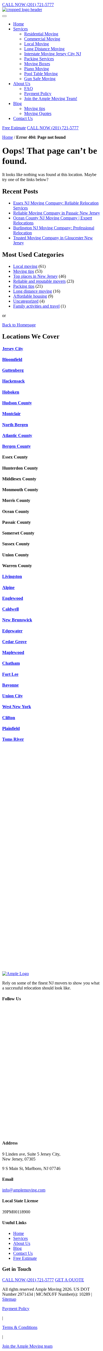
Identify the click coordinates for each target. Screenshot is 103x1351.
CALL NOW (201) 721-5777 (28, 4)
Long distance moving (32, 291)
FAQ (28, 88)
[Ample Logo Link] (15, 973)
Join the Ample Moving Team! (50, 98)
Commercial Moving (42, 38)
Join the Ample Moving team (27, 1346)
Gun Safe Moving (39, 78)
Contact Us (23, 118)
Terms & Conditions (19, 1327)
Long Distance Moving (44, 48)
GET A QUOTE (69, 1279)
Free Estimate (14, 127)
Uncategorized (25, 301)
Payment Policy (37, 93)
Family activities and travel (36, 306)
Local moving (25, 266)
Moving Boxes (37, 63)
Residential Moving (41, 34)
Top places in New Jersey (35, 276)
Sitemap (9, 1299)
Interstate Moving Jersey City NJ (52, 53)
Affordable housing (30, 296)
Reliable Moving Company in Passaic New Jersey (56, 213)
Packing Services (39, 58)
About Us (21, 83)
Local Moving (36, 43)
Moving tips (34, 108)
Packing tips (23, 286)
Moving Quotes (37, 113)
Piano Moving (36, 68)
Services (20, 29)
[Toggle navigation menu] (4, 16)
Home (18, 24)
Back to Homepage (19, 325)
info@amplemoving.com (23, 1190)
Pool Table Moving (41, 73)
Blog (17, 103)
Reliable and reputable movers (39, 281)
